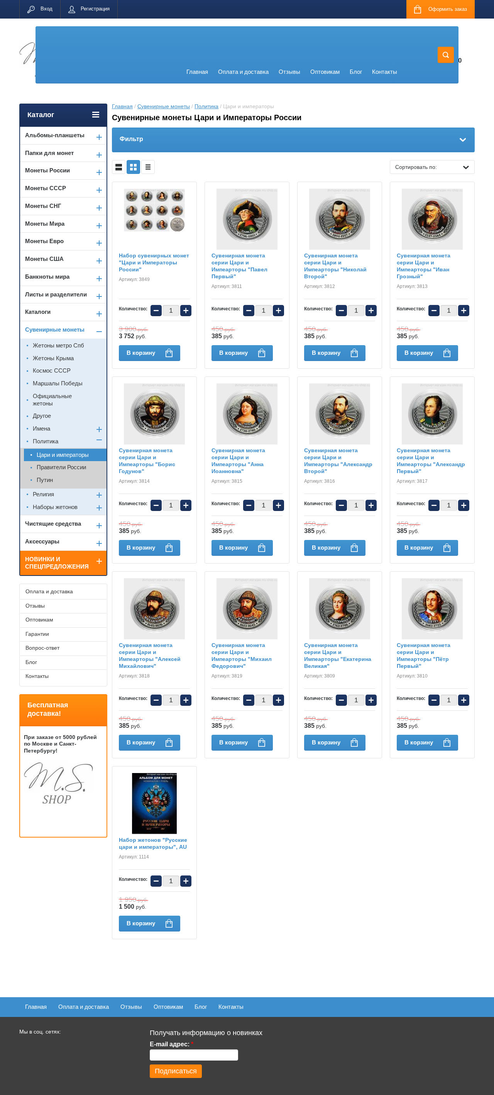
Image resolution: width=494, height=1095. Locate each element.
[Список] (118, 167)
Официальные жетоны (52, 400)
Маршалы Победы (58, 383)
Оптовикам (325, 71)
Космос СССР (52, 370)
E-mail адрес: (171, 1044)
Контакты (384, 71)
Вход (46, 9)
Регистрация (95, 9)
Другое (42, 415)
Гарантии (37, 634)
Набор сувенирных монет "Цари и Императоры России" (154, 262)
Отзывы (289, 71)
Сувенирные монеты (163, 106)
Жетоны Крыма (53, 358)
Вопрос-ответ (42, 648)
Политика (206, 106)
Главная (197, 71)
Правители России (61, 467)
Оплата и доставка (243, 71)
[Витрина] (133, 167)
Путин (45, 480)
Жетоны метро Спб (58, 345)
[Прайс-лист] (148, 167)
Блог (356, 71)
